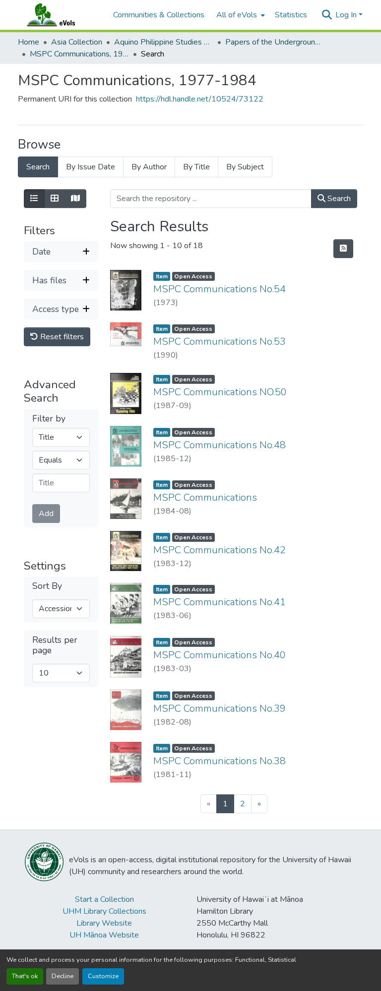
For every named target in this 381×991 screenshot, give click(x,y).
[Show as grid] (54, 198)
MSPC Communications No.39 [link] (219, 708)
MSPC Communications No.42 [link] (219, 550)
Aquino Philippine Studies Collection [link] (163, 42)
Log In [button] (347, 14)
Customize (103, 976)
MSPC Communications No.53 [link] (219, 341)
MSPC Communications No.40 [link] (219, 655)
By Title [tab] (196, 166)
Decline (62, 976)
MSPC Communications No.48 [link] (219, 445)
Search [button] (338, 198)
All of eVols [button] (236, 14)
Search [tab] (38, 166)
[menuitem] (239, 15)
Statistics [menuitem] (291, 14)
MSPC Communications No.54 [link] (219, 289)
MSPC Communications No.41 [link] (219, 602)
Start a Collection (104, 899)
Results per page (54, 645)
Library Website (104, 923)
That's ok (25, 976)
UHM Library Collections (104, 911)
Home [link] (28, 42)
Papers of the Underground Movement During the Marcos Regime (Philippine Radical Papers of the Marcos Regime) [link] (274, 42)
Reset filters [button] (61, 336)
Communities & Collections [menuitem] (158, 14)
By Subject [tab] (245, 166)
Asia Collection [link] (76, 42)
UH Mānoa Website (104, 935)
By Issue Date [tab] (90, 166)
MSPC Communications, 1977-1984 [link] (79, 54)
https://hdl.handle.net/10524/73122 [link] (199, 99)
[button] (60, 14)
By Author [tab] (149, 166)
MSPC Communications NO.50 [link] (220, 392)
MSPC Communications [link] (205, 497)
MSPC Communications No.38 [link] (219, 761)
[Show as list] (34, 198)
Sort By (47, 586)
